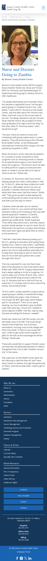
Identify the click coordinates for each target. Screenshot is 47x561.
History (6, 399)
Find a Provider (23, 496)
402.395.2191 (23, 528)
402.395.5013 (23, 534)
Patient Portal (9, 475)
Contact (23, 508)
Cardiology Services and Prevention (17, 428)
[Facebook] (17, 558)
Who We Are (16, 17)
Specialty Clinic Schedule (13, 457)
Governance (8, 391)
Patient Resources (11, 463)
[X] (25, 558)
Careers (23, 502)
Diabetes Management (13, 435)
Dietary (6, 438)
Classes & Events (11, 444)
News (27, 17)
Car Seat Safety (10, 453)
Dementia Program (11, 431)
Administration (9, 395)
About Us (7, 388)
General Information (11, 468)
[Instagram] (21, 558)
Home (4, 17)
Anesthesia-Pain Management (15, 421)
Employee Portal (23, 552)
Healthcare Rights (10, 482)
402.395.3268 (23, 540)
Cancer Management (12, 424)
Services (7, 412)
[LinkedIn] (29, 558)
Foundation (8, 402)
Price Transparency (11, 472)
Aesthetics (8, 417)
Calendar (7, 450)
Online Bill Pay (9, 479)
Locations (23, 489)
